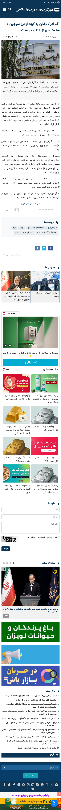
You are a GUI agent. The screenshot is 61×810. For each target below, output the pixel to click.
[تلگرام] (56, 785)
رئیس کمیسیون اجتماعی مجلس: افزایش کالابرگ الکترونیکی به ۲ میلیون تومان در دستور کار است (31, 706)
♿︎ (54, 803)
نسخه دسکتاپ (30, 775)
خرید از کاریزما (30, 362)
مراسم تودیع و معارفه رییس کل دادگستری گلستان (37, 748)
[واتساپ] (28, 789)
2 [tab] (10, 563)
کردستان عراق (28, 232)
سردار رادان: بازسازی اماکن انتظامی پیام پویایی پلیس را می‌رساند (31, 737)
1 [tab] (14, 563)
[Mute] (10, 345)
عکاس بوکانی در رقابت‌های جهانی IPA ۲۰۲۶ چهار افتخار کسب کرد (31, 696)
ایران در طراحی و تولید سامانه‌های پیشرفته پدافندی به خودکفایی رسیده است (31, 724)
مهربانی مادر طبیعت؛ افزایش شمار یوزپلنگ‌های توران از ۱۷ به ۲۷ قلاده (29, 718)
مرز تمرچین (52, 227)
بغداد (17, 232)
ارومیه (22, 227)
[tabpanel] (30, 593)
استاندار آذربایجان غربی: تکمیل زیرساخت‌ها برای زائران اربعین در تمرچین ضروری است (17, 296)
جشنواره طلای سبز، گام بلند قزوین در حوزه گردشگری (36, 700)
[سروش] (23, 785)
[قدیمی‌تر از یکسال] (45, 281)
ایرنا (35, 10)
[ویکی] (33, 789)
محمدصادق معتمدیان (36, 227)
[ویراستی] (19, 785)
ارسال (5, 548)
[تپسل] (4, 313)
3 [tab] (7, 563)
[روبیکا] (47, 785)
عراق (14, 227)
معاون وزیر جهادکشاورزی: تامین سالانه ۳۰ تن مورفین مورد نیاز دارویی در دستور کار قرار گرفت (29, 713)
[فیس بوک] (14, 785)
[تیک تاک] (9, 785)
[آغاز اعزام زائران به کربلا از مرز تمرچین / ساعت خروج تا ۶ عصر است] (30, 59)
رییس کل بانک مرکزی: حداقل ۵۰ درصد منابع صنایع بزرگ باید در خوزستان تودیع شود (32, 742)
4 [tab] (4, 563)
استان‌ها (38, 203)
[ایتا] (28, 785)
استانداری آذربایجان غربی (47, 232)
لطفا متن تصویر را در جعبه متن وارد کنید (43, 537)
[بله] (38, 785)
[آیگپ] (33, 785)
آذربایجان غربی (27, 203)
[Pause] (6, 345)
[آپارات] (42, 785)
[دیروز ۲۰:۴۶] (30, 586)
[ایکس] (52, 785)
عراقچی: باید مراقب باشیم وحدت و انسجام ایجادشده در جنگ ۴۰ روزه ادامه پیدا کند (30, 611)
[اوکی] (5, 785)
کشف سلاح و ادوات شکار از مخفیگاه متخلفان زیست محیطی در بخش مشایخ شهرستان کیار (29, 731)
